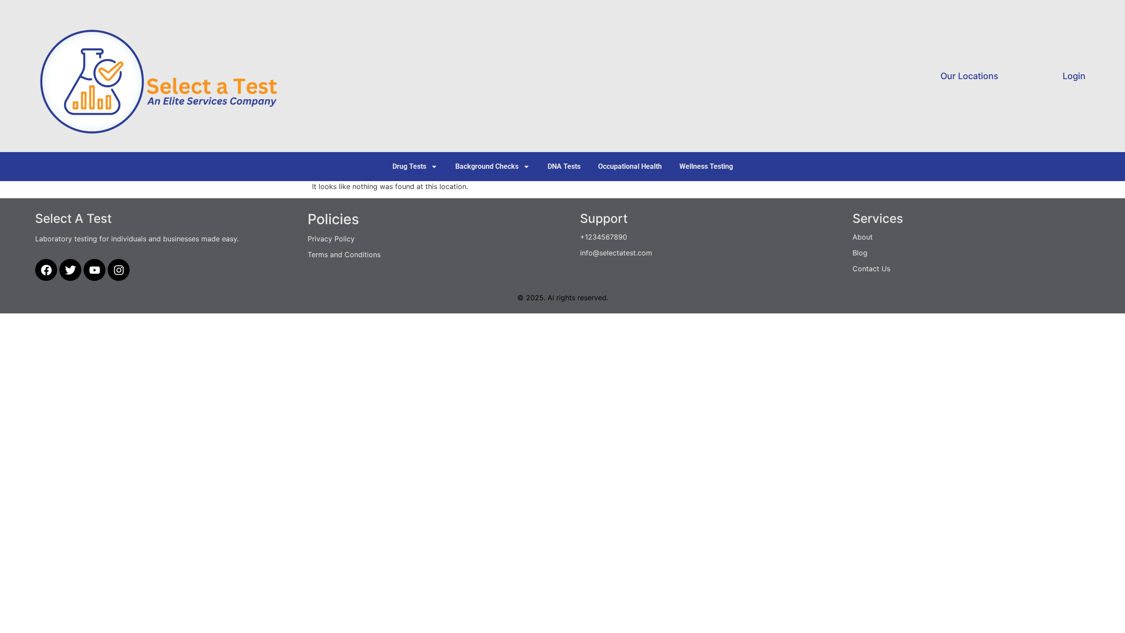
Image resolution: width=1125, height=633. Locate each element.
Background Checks (487, 166)
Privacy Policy (331, 238)
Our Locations (969, 76)
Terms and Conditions (344, 254)
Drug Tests (409, 166)
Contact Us (871, 268)
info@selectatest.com (616, 252)
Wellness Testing (706, 166)
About (863, 237)
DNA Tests (564, 166)
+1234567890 (603, 237)
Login (1074, 76)
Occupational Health (630, 166)
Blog (860, 252)
